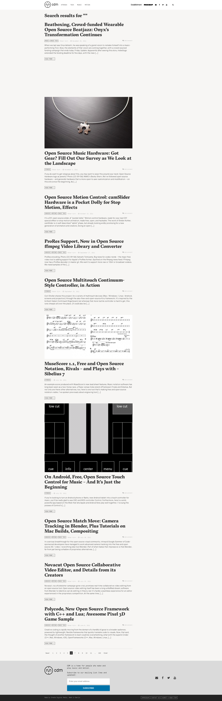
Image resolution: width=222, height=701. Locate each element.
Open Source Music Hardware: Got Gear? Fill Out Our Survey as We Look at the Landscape (88, 158)
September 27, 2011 (87, 253)
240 (99, 653)
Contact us (155, 698)
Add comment (128, 40)
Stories (64, 5)
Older (106, 653)
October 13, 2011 (86, 214)
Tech (72, 5)
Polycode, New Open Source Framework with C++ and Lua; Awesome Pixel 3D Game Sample (87, 614)
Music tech (54, 41)
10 (86, 653)
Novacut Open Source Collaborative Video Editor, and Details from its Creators (83, 570)
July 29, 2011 (60, 380)
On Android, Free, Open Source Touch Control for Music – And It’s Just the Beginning (85, 482)
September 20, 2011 (71, 291)
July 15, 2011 (85, 581)
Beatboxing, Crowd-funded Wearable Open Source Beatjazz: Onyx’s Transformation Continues (84, 29)
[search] (172, 4)
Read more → (49, 59)
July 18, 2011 (85, 537)
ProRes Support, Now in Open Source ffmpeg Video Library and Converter (84, 243)
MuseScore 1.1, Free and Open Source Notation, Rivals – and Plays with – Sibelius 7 (84, 368)
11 (91, 653)
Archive (47, 213)
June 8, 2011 (84, 625)
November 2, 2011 (71, 169)
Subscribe (88, 688)
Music (79, 5)
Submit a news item (169, 698)
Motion (87, 5)
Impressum (145, 698)
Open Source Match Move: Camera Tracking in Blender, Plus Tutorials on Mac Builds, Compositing (85, 526)
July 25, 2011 (60, 493)
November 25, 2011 (79, 41)
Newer (48, 653)
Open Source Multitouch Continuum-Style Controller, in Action (84, 282)
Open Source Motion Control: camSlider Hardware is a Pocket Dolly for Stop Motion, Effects (87, 202)
